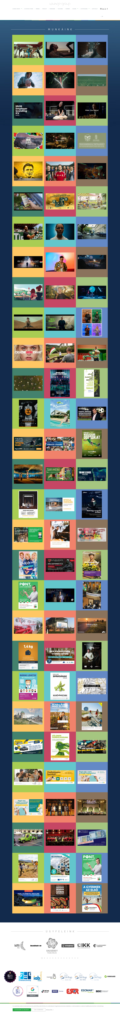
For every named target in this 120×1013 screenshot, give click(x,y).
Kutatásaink (84, 8)
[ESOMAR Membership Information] (87, 991)
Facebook (101, 9)
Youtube (105, 9)
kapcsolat (95, 8)
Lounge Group (60, 4)
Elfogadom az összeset (22, 1009)
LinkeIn (103, 9)
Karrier (68, 8)
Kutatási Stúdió (28, 8)
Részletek (50, 1009)
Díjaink (74, 8)
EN (102, 16)
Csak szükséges (38, 1009)
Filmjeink (60, 8)
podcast (44, 8)
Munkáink (52, 8)
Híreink (38, 8)
